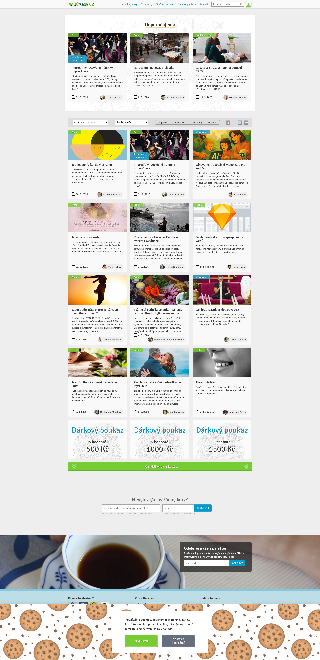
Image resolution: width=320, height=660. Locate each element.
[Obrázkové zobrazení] (240, 122)
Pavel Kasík (240, 194)
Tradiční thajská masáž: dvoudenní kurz (95, 384)
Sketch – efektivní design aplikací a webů (219, 239)
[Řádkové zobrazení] (246, 122)
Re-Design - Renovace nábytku (154, 68)
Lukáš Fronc (239, 267)
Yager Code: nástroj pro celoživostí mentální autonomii (95, 311)
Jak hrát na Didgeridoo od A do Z (217, 310)
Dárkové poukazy (187, 4)
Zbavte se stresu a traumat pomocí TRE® (219, 69)
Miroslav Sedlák (237, 97)
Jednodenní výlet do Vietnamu (92, 165)
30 (228, 123)
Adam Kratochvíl (175, 97)
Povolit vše (141, 641)
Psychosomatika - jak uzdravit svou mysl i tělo (157, 384)
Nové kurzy (147, 4)
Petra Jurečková (237, 412)
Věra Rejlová (115, 267)
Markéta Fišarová (112, 194)
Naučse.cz (81, 4)
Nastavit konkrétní (178, 640)
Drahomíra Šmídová (111, 412)
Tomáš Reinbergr (175, 267)
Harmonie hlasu (207, 382)
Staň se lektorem (165, 4)
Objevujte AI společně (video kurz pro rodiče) (221, 166)
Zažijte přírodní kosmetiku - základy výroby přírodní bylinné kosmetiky (158, 311)
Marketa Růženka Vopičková (169, 339)
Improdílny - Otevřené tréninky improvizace (92, 69)
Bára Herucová (114, 97)
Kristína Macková (113, 339)
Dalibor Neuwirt (238, 339)
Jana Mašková (176, 412)
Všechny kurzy (129, 4)
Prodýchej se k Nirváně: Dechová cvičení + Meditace (156, 239)
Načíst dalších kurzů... (160, 466)
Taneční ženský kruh (85, 237)
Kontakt (204, 4)
